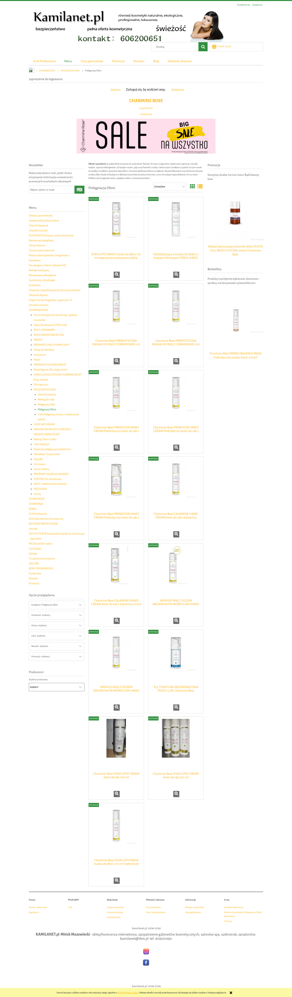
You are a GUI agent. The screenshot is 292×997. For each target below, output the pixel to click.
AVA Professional (38, 513)
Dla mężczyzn (41, 384)
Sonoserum (40, 354)
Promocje (34, 583)
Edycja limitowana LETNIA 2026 (50, 325)
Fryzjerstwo (35, 573)
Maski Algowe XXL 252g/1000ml (50, 369)
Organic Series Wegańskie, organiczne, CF (50, 300)
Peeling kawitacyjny (39, 270)
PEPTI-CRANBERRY (44, 330)
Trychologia (35, 548)
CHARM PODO (146, 108)
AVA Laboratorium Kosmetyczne (46, 518)
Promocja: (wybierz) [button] (40, 656)
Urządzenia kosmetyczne (42, 558)
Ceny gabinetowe (193, 912)
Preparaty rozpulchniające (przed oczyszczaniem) (54, 290)
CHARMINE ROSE (146, 101)
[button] (117, 275)
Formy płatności (153, 907)
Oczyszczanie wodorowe (41, 250)
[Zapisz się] (79, 190)
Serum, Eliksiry (41, 469)
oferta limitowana (47, 394)
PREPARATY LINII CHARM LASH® (52, 345)
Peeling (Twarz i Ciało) (45, 439)
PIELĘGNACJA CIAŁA (45, 389)
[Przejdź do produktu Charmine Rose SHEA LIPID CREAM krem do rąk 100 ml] (116, 744)
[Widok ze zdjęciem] (192, 187)
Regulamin (34, 912)
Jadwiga (33, 553)
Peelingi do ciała (46, 399)
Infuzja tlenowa (37, 245)
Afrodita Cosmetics (38, 305)
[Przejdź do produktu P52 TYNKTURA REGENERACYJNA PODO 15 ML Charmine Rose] (176, 657)
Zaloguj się (116, 89)
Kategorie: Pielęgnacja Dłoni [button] (44, 604)
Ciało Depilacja (41, 444)
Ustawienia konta (115, 912)
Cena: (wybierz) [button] (38, 635)
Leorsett (33, 528)
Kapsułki (38, 459)
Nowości (33, 578)
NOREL (33, 509)
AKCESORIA (40, 489)
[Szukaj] (203, 46)
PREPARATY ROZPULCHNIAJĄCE (51, 474)
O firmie (228, 921)
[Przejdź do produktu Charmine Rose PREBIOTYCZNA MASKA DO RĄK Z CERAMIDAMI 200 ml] (176, 311)
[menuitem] (44, 61)
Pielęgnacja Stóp (46, 404)
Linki (70, 907)
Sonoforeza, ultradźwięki (42, 280)
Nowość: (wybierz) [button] (39, 646)
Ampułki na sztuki (38, 230)
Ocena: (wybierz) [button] (39, 625)
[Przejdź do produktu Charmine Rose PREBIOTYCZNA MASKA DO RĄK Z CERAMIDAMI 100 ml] (116, 311)
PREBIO (38, 340)
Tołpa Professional (38, 225)
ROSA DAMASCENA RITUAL (49, 335)
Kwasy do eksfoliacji (44, 349)
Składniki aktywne (38, 295)
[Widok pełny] (200, 187)
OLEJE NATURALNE (44, 424)
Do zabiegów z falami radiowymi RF (47, 265)
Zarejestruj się (177, 89)
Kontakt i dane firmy (233, 907)
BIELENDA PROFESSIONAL (43, 523)
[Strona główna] (126, 25)
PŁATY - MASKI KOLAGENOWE (50, 484)
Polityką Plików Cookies (127, 992)
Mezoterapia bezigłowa (41, 240)
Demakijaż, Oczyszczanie (47, 454)
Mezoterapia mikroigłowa (42, 275)
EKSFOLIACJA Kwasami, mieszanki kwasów (51, 235)
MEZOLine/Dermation (40, 543)
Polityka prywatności (194, 907)
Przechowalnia (114, 917)
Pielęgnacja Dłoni (47, 409)
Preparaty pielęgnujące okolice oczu (52, 449)
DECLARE (34, 563)
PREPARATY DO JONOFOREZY (50, 364)
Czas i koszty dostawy (155, 912)
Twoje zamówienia (115, 907)
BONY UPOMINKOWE (41, 568)
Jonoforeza (35, 285)
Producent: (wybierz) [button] (40, 615)
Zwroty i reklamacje (38, 907)
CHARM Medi (146, 114)
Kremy (37, 494)
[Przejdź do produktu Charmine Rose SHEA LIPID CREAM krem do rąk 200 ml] (176, 744)
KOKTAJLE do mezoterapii (47, 479)
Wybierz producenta (38, 679)
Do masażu (39, 464)
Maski (37, 359)
